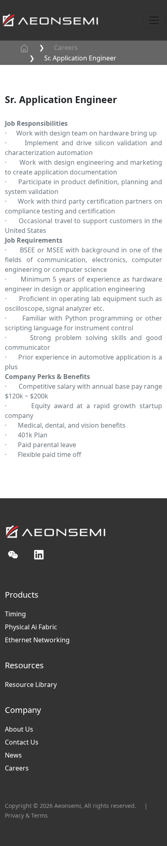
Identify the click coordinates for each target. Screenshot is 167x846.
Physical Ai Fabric (31, 626)
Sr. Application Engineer (80, 58)
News (13, 755)
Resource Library (31, 684)
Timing (15, 613)
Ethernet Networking (37, 639)
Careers (66, 47)
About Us (19, 729)
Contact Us (22, 742)
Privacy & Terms (26, 815)
